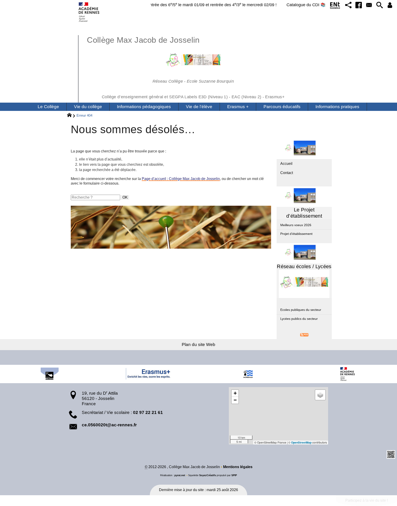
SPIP (234, 475)
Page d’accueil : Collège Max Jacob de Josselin (181, 179)
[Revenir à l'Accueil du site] (71, 115)
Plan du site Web (198, 344)
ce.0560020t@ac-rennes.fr (109, 424)
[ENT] (335, 6)
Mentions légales (237, 467)
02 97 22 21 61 (148, 412)
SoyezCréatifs (207, 475)
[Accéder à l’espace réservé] (390, 5)
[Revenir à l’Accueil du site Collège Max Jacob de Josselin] (89, 12)
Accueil (286, 164)
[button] (348, 5)
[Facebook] (358, 5)
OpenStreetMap (301, 442)
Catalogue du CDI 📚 (306, 5)
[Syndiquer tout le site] (304, 334)
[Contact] (369, 5)
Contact (286, 173)
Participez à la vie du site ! (366, 500)
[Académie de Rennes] (347, 374)
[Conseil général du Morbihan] (248, 374)
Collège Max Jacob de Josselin (186, 66)
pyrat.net (179, 475)
